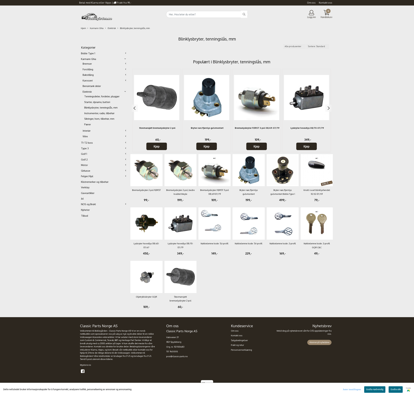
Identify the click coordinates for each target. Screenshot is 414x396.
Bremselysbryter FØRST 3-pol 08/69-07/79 (257, 128)
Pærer (87, 124)
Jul (82, 198)
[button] (135, 108)
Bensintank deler (92, 86)
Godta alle (396, 389)
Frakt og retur (237, 345)
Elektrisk (111, 28)
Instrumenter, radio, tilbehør (99, 113)
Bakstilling (88, 74)
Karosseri (88, 80)
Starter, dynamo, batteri (97, 102)
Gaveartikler (87, 193)
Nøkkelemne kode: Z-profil (283, 243)
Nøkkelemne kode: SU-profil (214, 243)
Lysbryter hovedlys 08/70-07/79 (307, 128)
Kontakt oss (325, 2)
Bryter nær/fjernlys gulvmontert (207, 128)
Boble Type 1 (88, 53)
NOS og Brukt (88, 204)
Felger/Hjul (87, 176)
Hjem (83, 28)
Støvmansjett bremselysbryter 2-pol (157, 128)
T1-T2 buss (87, 142)
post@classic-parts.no (177, 356)
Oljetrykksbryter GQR (146, 296)
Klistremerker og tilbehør (95, 181)
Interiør (87, 130)
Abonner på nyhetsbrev (319, 342)
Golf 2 (84, 159)
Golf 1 (84, 153)
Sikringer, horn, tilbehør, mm (99, 118)
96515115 (174, 351)
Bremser (87, 63)
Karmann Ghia (96, 28)
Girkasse (85, 170)
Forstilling (88, 69)
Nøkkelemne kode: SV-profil (248, 243)
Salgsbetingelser (239, 340)
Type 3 (85, 148)
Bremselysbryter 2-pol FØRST (146, 190)
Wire (85, 136)
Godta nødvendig (374, 389)
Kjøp (157, 146)
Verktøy (85, 187)
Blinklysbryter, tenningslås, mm (135, 28)
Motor (84, 165)
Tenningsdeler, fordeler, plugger (102, 96)
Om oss (311, 2)
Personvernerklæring (241, 350)
